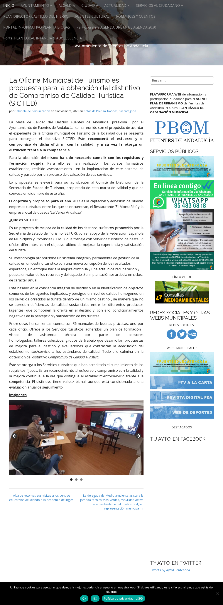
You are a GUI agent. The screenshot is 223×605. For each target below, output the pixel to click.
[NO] (217, 593)
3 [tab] (81, 479)
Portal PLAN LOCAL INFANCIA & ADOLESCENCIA (42, 38)
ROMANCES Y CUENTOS (135, 16)
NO (95, 598)
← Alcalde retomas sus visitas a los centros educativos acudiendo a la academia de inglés (41, 497)
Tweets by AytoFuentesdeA (170, 570)
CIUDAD (88, 5)
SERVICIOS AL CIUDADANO (158, 5)
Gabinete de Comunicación (32, 111)
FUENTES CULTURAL (92, 16)
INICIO (8, 5)
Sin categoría (127, 111)
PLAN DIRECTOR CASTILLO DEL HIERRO (36, 16)
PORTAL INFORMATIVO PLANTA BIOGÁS (36, 27)
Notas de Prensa (95, 111)
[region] (76, 437)
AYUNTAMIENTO (35, 5)
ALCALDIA (67, 5)
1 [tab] (71, 479)
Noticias (112, 111)
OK (84, 598)
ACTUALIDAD (115, 5)
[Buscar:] (182, 80)
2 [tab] (76, 479)
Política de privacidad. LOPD (123, 598)
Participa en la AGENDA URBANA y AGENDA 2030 (116, 27)
